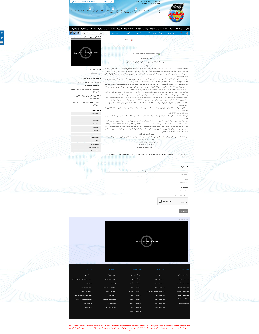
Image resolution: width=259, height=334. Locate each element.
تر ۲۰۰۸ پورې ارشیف (117, 33)
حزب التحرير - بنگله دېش (183, 283)
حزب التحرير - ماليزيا (184, 279)
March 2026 (95, 134)
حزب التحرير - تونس (160, 303)
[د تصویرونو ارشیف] (71, 35)
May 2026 (96, 127)
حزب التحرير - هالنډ (136, 295)
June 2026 (96, 124)
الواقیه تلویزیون (183, 219)
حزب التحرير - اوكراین (135, 283)
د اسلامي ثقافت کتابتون (86, 291)
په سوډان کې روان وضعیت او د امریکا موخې (149, 11)
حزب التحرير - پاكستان (183, 287)
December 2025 (94, 144)
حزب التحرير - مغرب (160, 307)
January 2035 (95, 113)
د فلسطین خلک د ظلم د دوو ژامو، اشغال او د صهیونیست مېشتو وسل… (87, 83)
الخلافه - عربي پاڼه (112, 303)
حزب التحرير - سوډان (160, 299)
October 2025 (95, 151)
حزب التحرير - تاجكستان (183, 299)
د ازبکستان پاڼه (112, 295)
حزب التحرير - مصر (160, 295)
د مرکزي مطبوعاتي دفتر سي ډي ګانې (83, 295)
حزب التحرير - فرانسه (135, 299)
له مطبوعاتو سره (88, 303)
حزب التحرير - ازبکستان (183, 295)
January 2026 (95, 141)
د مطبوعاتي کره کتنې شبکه (109, 287)
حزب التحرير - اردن (160, 287)
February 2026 (94, 137)
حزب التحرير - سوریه (160, 279)
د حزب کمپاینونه (88, 275)
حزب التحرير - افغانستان (183, 291)
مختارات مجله (129, 33)
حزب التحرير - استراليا (135, 275)
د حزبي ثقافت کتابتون (87, 287)
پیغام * (144, 171)
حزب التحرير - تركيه (184, 303)
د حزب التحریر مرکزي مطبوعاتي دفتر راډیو (82, 279)
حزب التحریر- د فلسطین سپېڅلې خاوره (155, 291)
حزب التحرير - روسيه (135, 279)
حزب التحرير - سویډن (135, 307)
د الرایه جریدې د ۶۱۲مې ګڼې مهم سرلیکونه (81, 11)
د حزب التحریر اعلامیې (110, 291)
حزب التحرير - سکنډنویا (135, 291)
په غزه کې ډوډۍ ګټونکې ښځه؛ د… (90, 78)
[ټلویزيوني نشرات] (75, 35)
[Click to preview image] (146, 54)
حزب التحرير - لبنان (160, 283)
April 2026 (96, 130)
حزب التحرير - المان (136, 287)
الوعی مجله (138, 33)
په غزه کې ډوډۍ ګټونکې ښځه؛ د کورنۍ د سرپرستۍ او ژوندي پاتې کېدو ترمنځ (126, 11)
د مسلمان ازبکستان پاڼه (159, 33)
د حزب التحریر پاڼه (111, 275)
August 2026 (95, 117)
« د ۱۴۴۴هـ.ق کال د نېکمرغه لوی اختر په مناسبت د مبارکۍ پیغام (163, 154)
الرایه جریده (147, 33)
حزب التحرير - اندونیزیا (183, 275)
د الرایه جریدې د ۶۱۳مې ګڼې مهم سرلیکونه (103, 11)
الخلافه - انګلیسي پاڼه (111, 307)
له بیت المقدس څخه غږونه (109, 299)
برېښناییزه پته (184, 187)
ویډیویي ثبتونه (88, 307)
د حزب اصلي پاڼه (172, 33)
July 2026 (96, 120)
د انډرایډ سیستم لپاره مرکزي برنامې (83, 299)
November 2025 (94, 147)
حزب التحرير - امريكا (135, 311)
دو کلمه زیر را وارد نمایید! (181, 195)
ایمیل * (186, 179)
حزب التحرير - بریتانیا (135, 303)
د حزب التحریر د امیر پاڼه (110, 279)
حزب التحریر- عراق (160, 275)
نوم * (187, 171)
